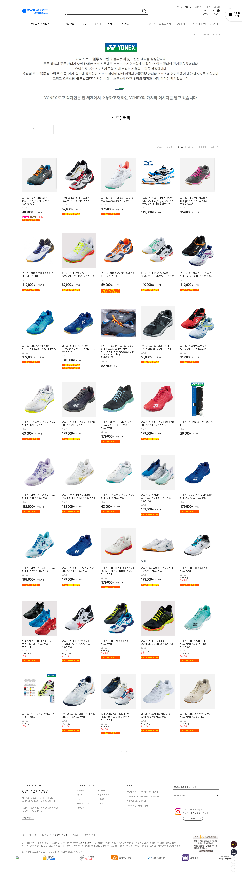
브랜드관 (111, 24)
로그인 (179, 7)
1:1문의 (207, 7)
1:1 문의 (101, 791)
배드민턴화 (215, 35)
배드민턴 (205, 35)
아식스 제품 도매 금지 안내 (137, 806)
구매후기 (196, 24)
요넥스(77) (29, 129)
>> (126, 751)
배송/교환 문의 (83, 803)
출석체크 (80, 795)
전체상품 (69, 24)
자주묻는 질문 (103, 795)
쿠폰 (205, 24)
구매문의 (101, 803)
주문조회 (198, 7)
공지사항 (152, 24)
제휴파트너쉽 (89, 835)
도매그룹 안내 (165, 24)
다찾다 (233, 15)
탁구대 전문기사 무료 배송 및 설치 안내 (142, 792)
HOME (197, 35)
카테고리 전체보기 (40, 24)
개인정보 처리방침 (60, 835)
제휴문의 (80, 808)
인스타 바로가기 (191, 818)
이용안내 (76, 835)
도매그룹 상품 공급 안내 (136, 801)
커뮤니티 (214, 24)
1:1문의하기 (27, 818)
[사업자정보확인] (85, 843)
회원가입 (188, 7)
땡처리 (125, 24)
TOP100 (97, 24)
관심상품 (216, 7)
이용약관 (44, 835)
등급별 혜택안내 (181, 24)
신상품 (83, 24)
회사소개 (32, 835)
